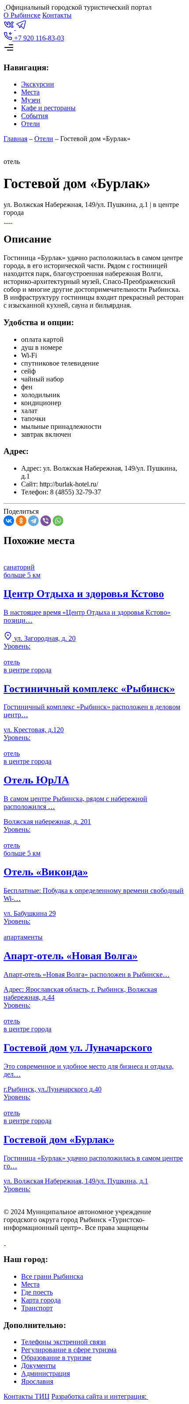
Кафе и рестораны (48, 108)
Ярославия (37, 1381)
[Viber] (45, 520)
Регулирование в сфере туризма (68, 1349)
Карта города (41, 1300)
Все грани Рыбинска (52, 1276)
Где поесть (37, 1292)
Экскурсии (37, 84)
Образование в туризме (56, 1357)
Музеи (30, 100)
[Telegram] (33, 520)
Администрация (45, 1373)
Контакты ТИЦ (27, 1396)
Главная (15, 138)
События (34, 116)
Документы (38, 1365)
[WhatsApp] (58, 520)
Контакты (57, 15)
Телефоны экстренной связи (63, 1342)
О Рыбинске (22, 15)
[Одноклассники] (21, 520)
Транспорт (37, 1308)
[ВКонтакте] (9, 520)
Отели (30, 123)
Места (30, 92)
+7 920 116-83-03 (38, 38)
